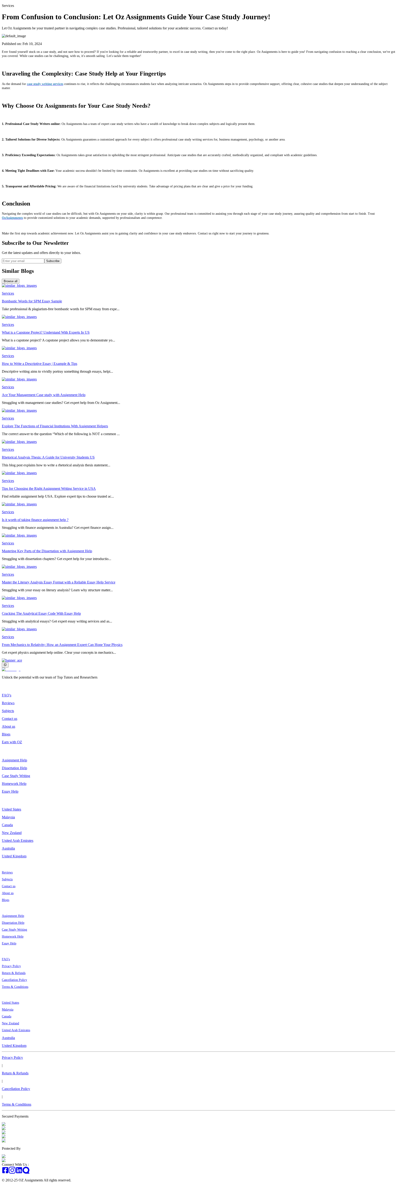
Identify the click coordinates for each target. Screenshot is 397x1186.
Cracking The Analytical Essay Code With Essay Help (41, 613)
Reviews (8, 703)
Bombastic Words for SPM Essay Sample (32, 301)
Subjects (8, 711)
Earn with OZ (12, 742)
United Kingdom (14, 856)
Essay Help (10, 791)
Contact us (9, 719)
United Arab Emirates (17, 840)
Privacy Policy (11, 966)
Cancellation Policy (14, 980)
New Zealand (12, 833)
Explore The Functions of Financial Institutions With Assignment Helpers (55, 426)
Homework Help (14, 784)
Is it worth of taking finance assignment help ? (35, 520)
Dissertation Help (14, 768)
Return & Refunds (14, 973)
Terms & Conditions (15, 987)
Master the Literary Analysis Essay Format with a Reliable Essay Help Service (58, 582)
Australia (8, 848)
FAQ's (6, 695)
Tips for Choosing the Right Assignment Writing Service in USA (49, 488)
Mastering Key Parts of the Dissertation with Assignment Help (47, 551)
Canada (7, 825)
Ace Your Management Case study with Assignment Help (43, 395)
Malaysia (8, 817)
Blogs (6, 734)
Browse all (10, 281)
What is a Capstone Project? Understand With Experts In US (46, 332)
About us (8, 726)
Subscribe (53, 261)
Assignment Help (14, 760)
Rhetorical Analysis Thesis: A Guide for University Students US (48, 457)
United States (11, 809)
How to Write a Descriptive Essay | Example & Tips (39, 364)
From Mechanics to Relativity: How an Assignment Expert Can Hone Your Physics (62, 645)
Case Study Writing (16, 776)
